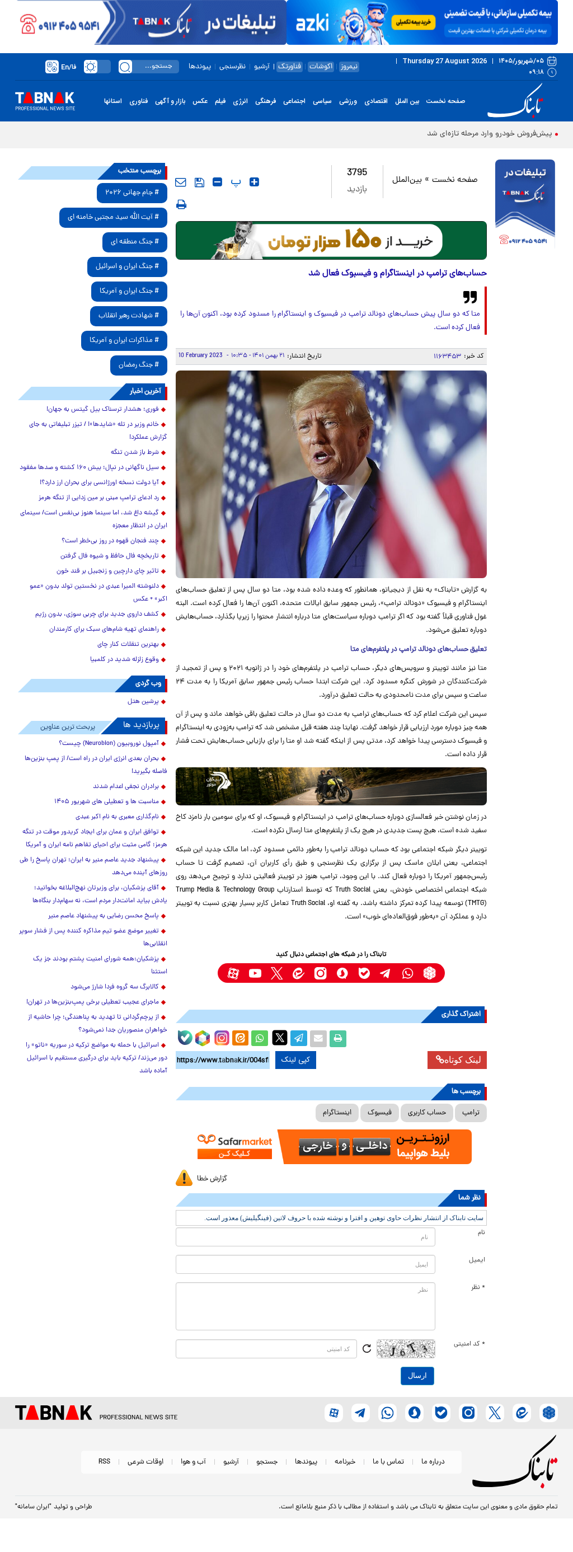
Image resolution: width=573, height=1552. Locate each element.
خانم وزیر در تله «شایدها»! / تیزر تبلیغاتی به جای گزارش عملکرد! (98, 431)
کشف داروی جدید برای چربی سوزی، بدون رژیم (97, 614)
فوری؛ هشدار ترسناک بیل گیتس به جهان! (102, 410)
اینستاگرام (337, 1113)
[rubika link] (429, 973)
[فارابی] (331, 240)
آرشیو (262, 67)
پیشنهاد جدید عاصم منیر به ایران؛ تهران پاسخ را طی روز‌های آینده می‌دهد (93, 866)
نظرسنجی (232, 67)
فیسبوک (380, 1113)
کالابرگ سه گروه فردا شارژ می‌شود (115, 987)
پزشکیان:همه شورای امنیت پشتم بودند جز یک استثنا (100, 965)
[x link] (277, 973)
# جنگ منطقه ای (135, 242)
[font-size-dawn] (217, 182)
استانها (113, 101)
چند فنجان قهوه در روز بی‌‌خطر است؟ (110, 541)
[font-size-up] (254, 182)
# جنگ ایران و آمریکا (129, 291)
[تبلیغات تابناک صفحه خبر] (525, 205)
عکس (200, 101)
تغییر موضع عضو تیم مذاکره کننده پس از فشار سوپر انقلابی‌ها (93, 937)
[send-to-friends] (180, 182)
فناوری (138, 101)
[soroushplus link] (342, 973)
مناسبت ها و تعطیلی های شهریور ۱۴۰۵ (106, 802)
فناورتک (289, 67)
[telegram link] (386, 973)
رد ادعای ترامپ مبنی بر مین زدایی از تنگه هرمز (99, 498)
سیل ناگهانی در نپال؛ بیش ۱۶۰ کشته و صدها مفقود (89, 468)
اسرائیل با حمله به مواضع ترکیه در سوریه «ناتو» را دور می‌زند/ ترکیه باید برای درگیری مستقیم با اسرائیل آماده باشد (96, 1058)
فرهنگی (265, 101)
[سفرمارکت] (331, 1146)
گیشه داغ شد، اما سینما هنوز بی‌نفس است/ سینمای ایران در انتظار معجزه (93, 519)
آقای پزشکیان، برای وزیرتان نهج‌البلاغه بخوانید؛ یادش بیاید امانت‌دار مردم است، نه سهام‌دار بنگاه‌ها (99, 894)
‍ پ (234, 182)
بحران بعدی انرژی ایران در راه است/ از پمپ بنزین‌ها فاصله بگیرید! (96, 765)
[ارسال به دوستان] (318, 1038)
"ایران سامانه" (33, 1507)
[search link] (125, 66)
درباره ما (433, 1462)
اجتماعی (294, 101)
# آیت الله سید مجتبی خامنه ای (113, 217)
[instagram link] (320, 973)
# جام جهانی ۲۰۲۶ (132, 192)
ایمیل (477, 1260)
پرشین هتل (143, 702)
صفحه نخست (445, 101)
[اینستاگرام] (220, 1036)
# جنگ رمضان (139, 365)
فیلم (220, 101)
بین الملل (407, 101)
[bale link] (364, 973)
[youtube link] (255, 973)
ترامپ (471, 1113)
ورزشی (348, 101)
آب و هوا (193, 1462)
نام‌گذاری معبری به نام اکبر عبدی (117, 817)
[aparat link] (233, 973)
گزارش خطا (212, 1179)
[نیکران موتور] (331, 786)
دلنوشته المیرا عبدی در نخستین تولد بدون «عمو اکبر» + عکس (98, 593)
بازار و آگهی (170, 101)
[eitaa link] (299, 973)
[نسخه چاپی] (338, 1038)
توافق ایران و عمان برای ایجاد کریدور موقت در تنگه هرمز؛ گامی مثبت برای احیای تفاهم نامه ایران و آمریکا (94, 838)
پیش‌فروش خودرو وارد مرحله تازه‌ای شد (489, 134)
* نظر (478, 1288)
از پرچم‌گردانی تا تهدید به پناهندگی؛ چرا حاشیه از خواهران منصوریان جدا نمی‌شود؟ (97, 1023)
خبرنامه (345, 1462)
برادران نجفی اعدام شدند (126, 787)
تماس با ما (388, 1462)
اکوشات (320, 67)
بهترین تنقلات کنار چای (128, 645)
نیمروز (349, 67)
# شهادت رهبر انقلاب (128, 316)
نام (481, 1233)
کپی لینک (295, 1060)
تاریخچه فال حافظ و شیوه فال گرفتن (109, 556)
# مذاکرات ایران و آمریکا (124, 340)
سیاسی (322, 101)
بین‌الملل (407, 180)
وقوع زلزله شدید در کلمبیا (124, 660)
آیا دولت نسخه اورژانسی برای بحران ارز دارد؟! (99, 483)
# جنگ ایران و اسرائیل (127, 266)
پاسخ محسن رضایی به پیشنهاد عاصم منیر (103, 916)
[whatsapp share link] (259, 1038)
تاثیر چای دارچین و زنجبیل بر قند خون (108, 571)
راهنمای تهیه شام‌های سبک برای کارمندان (104, 630)
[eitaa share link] (240, 1038)
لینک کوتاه (462, 1060)
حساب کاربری (427, 1113)
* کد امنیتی (469, 1344)
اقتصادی (376, 101)
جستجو (267, 1462)
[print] (181, 204)
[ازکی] (422, 22)
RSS (104, 1462)
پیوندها (200, 67)
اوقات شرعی (145, 1462)
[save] (199, 182)
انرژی (240, 101)
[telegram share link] (298, 1038)
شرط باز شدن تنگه (135, 453)
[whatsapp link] (408, 973)
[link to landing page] (517, 101)
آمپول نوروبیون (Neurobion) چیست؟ (109, 744)
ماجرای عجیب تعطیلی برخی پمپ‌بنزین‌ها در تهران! (92, 1002)
